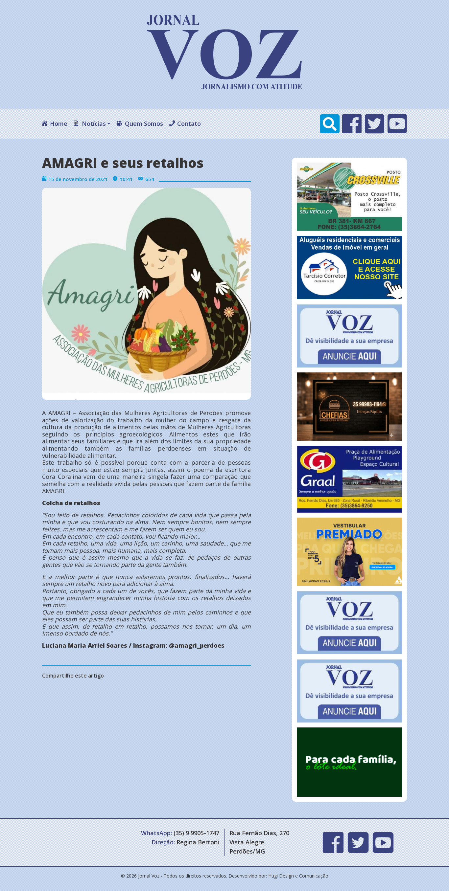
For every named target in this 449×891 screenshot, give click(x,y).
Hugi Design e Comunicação (298, 876)
